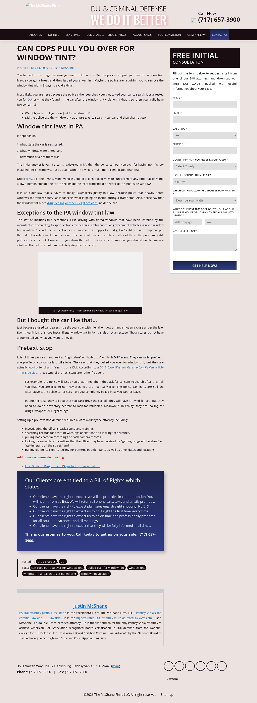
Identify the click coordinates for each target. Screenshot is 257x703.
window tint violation (95, 574)
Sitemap (167, 694)
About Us (36, 35)
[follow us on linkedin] (211, 666)
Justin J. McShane (54, 613)
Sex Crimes (73, 35)
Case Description (185, 231)
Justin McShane (63, 68)
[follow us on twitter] (179, 666)
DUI (30, 99)
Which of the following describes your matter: (204, 192)
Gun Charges (95, 35)
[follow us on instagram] (222, 666)
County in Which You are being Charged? (200, 159)
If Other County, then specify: (192, 175)
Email (177, 113)
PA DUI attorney (30, 613)
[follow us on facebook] (168, 666)
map (115, 666)
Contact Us (219, 35)
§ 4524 (30, 179)
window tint (137, 568)
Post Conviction (169, 35)
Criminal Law (196, 35)
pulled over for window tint (106, 568)
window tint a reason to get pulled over (49, 574)
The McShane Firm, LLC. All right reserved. (125, 694)
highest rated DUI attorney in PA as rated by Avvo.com (114, 618)
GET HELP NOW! (204, 265)
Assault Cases (142, 35)
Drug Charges (116, 35)
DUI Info (53, 35)
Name (177, 97)
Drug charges (47, 562)
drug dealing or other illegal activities (72, 203)
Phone (178, 144)
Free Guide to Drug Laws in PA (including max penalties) (62, 466)
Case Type (180, 128)
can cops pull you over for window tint (57, 568)
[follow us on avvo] (200, 666)
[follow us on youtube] (190, 666)
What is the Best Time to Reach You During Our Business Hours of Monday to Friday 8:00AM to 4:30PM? (203, 212)
